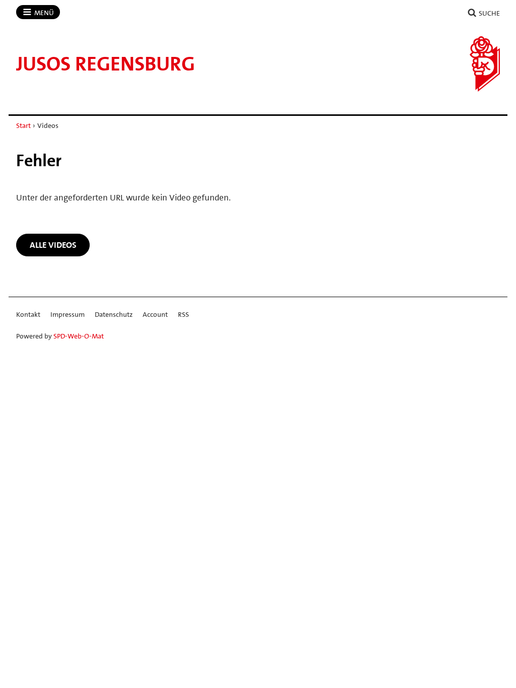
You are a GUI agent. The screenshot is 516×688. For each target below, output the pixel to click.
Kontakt (28, 314)
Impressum (67, 314)
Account (155, 314)
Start (23, 125)
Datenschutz (114, 314)
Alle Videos (53, 244)
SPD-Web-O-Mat (78, 335)
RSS (183, 314)
